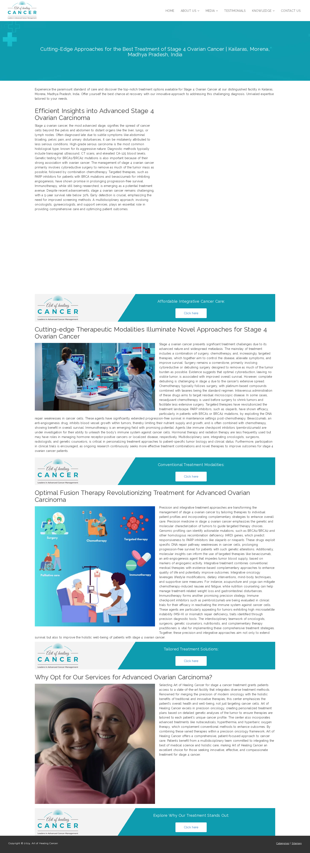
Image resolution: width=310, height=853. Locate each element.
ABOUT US (188, 10)
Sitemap (297, 843)
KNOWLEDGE (262, 10)
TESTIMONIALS (234, 10)
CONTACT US (291, 10)
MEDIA (210, 10)
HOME (170, 10)
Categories (282, 843)
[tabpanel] (155, 397)
